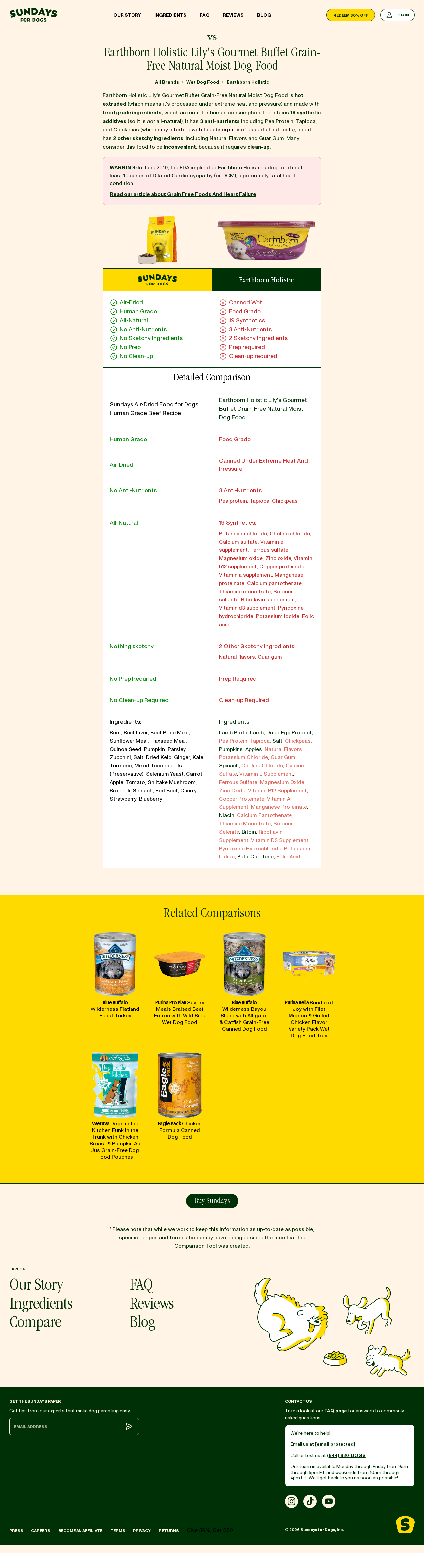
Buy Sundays (212, 1201)
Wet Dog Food (202, 82)
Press (16, 1531)
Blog (264, 15)
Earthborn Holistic (248, 82)
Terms (117, 1531)
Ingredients (170, 15)
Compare (35, 1323)
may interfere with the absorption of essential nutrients (225, 129)
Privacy (142, 1531)
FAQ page (335, 1411)
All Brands (167, 82)
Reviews (233, 15)
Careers (40, 1531)
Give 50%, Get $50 (210, 1530)
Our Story (127, 15)
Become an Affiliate (80, 1531)
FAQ (205, 15)
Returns (169, 1531)
